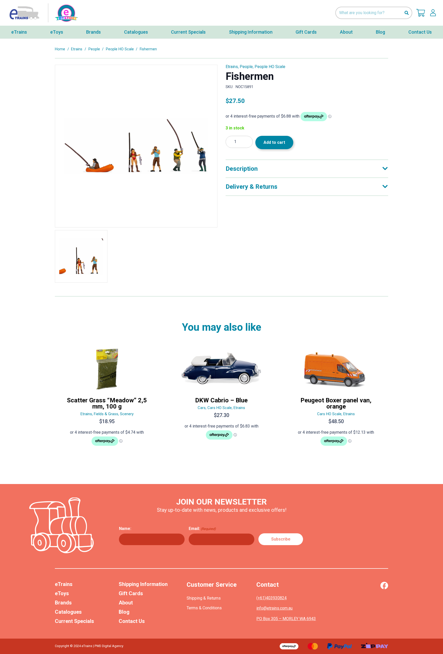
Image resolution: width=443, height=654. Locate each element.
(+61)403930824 (271, 597)
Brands (63, 603)
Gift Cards (131, 593)
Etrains (76, 49)
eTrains (64, 584)
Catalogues (68, 612)
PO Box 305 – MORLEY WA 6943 (286, 618)
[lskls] (433, 13)
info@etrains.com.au (274, 608)
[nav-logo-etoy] (42, 13)
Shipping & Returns (204, 598)
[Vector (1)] (384, 585)
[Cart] (420, 13)
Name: (125, 528)
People (94, 49)
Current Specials (74, 621)
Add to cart (274, 142)
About (126, 603)
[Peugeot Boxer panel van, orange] (336, 399)
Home (60, 49)
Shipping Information (143, 584)
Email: (202, 528)
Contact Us (132, 621)
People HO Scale (120, 49)
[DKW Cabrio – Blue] (221, 399)
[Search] (406, 13)
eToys (62, 593)
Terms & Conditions (204, 607)
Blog (124, 612)
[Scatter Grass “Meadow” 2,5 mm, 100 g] (107, 399)
